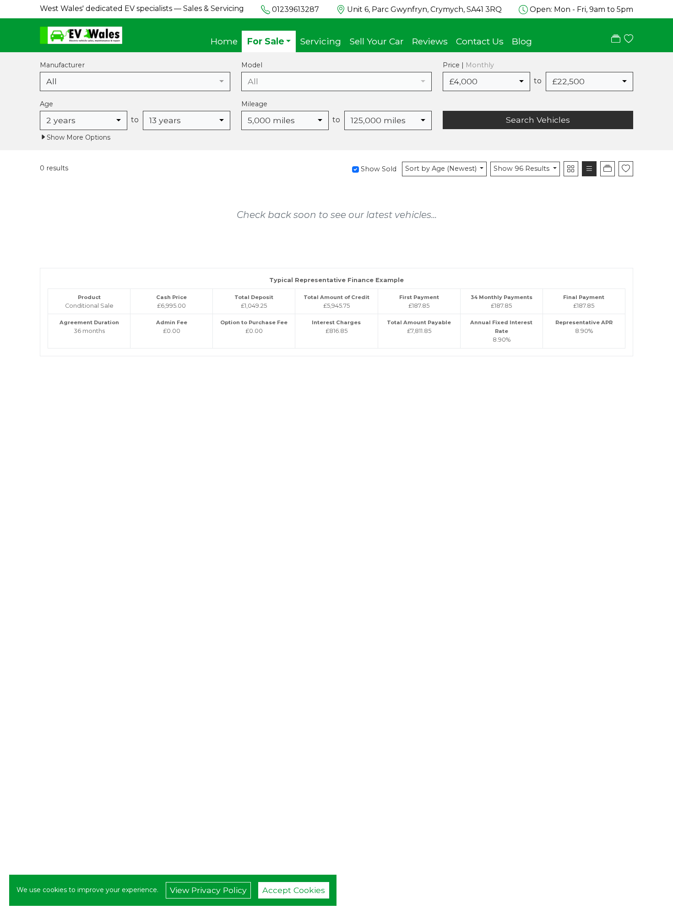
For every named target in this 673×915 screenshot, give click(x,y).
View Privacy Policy (208, 890)
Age (46, 104)
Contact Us (480, 41)
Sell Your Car (376, 41)
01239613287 (295, 9)
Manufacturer (62, 65)
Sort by (441, 168)
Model (251, 65)
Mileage (254, 104)
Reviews (430, 41)
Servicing (320, 41)
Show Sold (377, 169)
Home (224, 41)
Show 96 (521, 168)
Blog (522, 41)
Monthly (480, 65)
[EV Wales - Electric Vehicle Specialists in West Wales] (81, 34)
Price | (468, 65)
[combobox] (135, 81)
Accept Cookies (293, 890)
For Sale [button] (265, 41)
